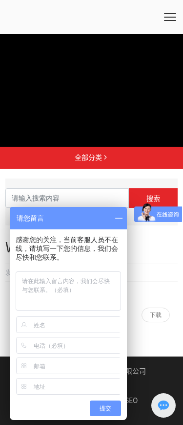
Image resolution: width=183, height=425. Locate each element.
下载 (156, 315)
